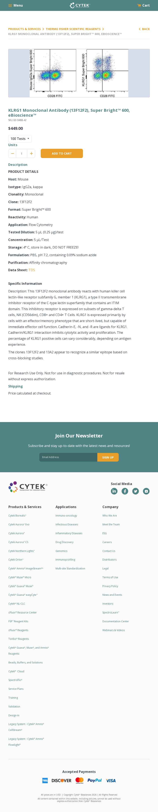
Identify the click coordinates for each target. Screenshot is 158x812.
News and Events (112, 595)
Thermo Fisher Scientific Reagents (73, 29)
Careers (107, 542)
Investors (107, 603)
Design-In (13, 715)
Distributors (109, 559)
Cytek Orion (15, 559)
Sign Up (108, 457)
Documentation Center (115, 621)
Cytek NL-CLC (16, 603)
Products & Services (24, 29)
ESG (104, 533)
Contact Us (108, 551)
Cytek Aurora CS (18, 542)
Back (146, 29)
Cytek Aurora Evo (18, 524)
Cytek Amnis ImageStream (25, 568)
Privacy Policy (110, 586)
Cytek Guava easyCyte (22, 595)
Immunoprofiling (65, 559)
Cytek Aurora (16, 533)
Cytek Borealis (17, 515)
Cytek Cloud (16, 671)
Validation (14, 706)
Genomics (61, 551)
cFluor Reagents (18, 630)
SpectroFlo (15, 680)
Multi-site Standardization (70, 568)
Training (13, 697)
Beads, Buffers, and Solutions (25, 662)
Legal (105, 568)
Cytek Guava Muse (20, 586)
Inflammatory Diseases (69, 533)
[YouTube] (146, 491)
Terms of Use (110, 577)
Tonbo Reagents (18, 639)
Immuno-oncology (66, 515)
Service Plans (15, 689)
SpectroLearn (110, 612)
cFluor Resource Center (22, 612)
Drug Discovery (64, 542)
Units (12, 145)
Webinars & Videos (113, 630)
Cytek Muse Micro (19, 577)
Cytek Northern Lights (21, 551)
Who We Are (109, 515)
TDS (31, 270)
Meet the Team (111, 524)
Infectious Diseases (67, 524)
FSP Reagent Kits (18, 621)
